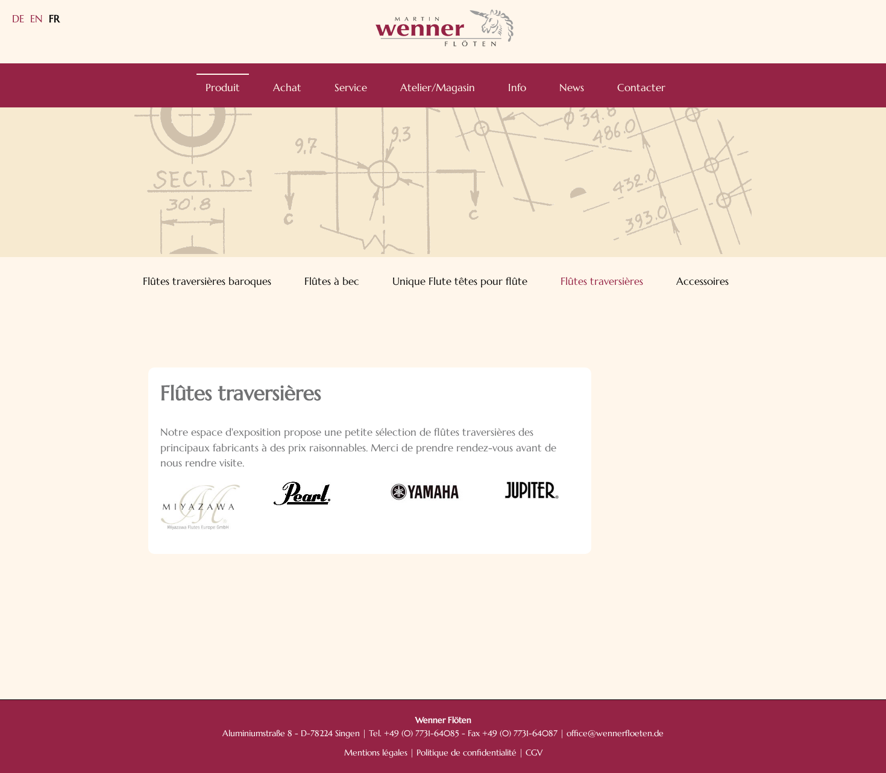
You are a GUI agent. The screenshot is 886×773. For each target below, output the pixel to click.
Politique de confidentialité (466, 753)
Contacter (641, 87)
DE (18, 18)
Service (351, 87)
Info (517, 87)
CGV (534, 753)
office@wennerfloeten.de (615, 733)
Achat (287, 87)
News (571, 87)
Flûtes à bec (331, 281)
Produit (223, 87)
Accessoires (702, 281)
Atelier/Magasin (437, 87)
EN (36, 18)
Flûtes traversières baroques (207, 281)
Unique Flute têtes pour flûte (459, 281)
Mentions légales (375, 753)
